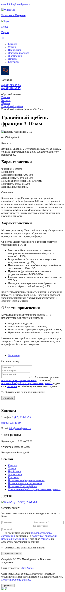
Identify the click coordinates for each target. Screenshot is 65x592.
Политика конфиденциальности (26, 480)
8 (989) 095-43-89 (11, 85)
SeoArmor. (28, 568)
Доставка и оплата (18, 53)
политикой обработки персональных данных (26, 383)
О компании (15, 56)
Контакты (13, 61)
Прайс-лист (14, 50)
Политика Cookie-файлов (22, 486)
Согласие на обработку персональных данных (34, 489)
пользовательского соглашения (18, 380)
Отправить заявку (12, 553)
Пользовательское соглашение (25, 483)
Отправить (8, 398)
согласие (12, 386)
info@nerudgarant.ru (20, 428)
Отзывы (12, 59)
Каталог (12, 44)
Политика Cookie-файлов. (16, 579)
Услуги (12, 47)
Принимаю (8, 585)
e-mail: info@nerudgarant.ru (16, 4)
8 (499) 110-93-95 (10, 88)
